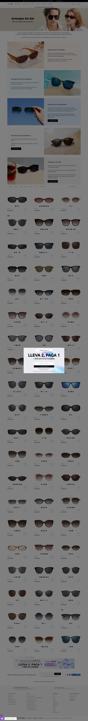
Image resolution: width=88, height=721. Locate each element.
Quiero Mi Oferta (44, 366)
